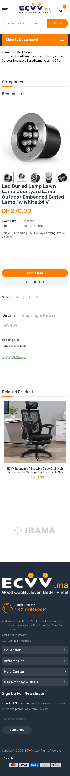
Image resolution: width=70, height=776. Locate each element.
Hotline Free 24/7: (26, 605)
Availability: (9, 221)
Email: (5, 634)
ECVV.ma (30, 750)
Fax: (4, 641)
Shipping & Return (39, 315)
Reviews (10, 325)
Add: (4, 621)
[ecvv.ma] (35, 7)
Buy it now (35, 273)
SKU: (5, 226)
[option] (8, 177)
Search (8, 758)
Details (9, 315)
